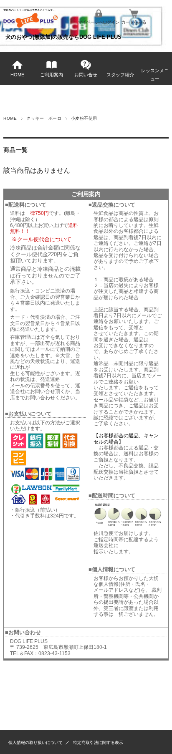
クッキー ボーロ (43, 118)
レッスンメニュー (155, 74)
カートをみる (133, 22)
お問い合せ (85, 74)
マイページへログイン (98, 22)
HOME (17, 74)
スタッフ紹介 (120, 74)
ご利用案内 (51, 74)
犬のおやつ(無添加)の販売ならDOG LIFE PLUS (63, 37)
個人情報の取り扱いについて (35, 742)
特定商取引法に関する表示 (98, 742)
